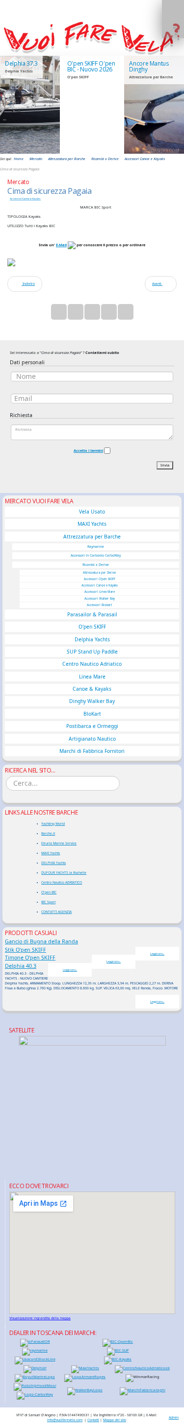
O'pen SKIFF (92, 626)
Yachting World (53, 823)
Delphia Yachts (92, 639)
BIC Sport (48, 902)
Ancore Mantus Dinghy (148, 66)
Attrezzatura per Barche (92, 536)
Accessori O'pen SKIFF (99, 579)
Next (171, 104)
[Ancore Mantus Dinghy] (154, 105)
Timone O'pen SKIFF (30, 957)
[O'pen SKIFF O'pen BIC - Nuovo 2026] (92, 105)
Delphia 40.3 (20, 965)
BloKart (92, 713)
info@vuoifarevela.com (64, 1420)
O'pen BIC (48, 892)
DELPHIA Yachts (53, 863)
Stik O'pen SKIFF (25, 949)
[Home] (92, 37)
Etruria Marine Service (59, 843)
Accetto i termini (88, 450)
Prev (12, 104)
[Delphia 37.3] (30, 105)
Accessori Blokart (99, 605)
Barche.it (48, 833)
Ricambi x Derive (95, 564)
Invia (164, 465)
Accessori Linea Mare (99, 592)
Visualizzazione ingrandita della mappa (40, 1318)
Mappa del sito (114, 1420)
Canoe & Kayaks (92, 688)
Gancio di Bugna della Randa (41, 941)
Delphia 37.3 (21, 63)
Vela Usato (92, 511)
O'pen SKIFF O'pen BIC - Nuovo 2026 (91, 66)
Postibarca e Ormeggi (92, 726)
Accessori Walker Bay (99, 599)
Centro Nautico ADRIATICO (61, 882)
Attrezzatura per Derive (99, 573)
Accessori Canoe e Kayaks (25, 199)
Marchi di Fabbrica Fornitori (92, 751)
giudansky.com (160, 150)
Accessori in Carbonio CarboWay (96, 555)
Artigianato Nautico (92, 738)
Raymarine (95, 546)
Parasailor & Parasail (92, 614)
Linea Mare (92, 676)
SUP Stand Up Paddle (92, 651)
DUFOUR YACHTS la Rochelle (63, 872)
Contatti (93, 1420)
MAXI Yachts (92, 523)
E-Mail (61, 244)
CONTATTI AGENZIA (56, 912)
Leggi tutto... (157, 954)
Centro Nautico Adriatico (92, 663)
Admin (174, 1417)
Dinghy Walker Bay (92, 701)
